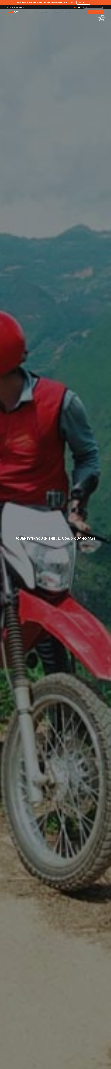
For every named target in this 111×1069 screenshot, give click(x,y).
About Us (34, 12)
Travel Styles (56, 12)
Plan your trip (96, 12)
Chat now (83, 2)
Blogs (77, 12)
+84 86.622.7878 (68, 2)
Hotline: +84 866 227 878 (16, 7)
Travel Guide (68, 12)
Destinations (44, 12)
